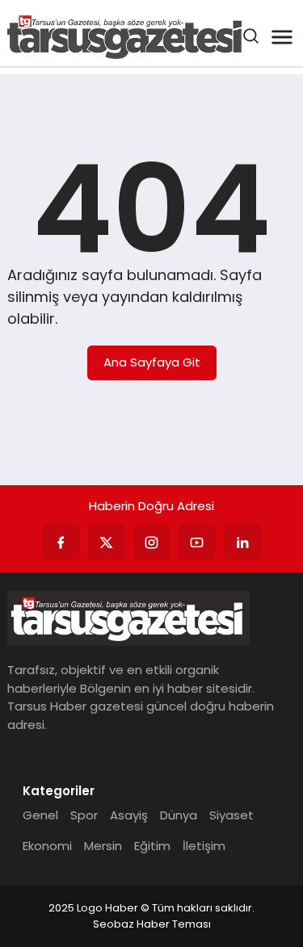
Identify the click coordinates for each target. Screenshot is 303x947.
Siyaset (231, 815)
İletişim (204, 845)
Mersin (103, 845)
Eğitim (152, 845)
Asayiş (129, 815)
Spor (84, 815)
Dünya (178, 815)
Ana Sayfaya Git (151, 362)
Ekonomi (47, 845)
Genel (40, 815)
